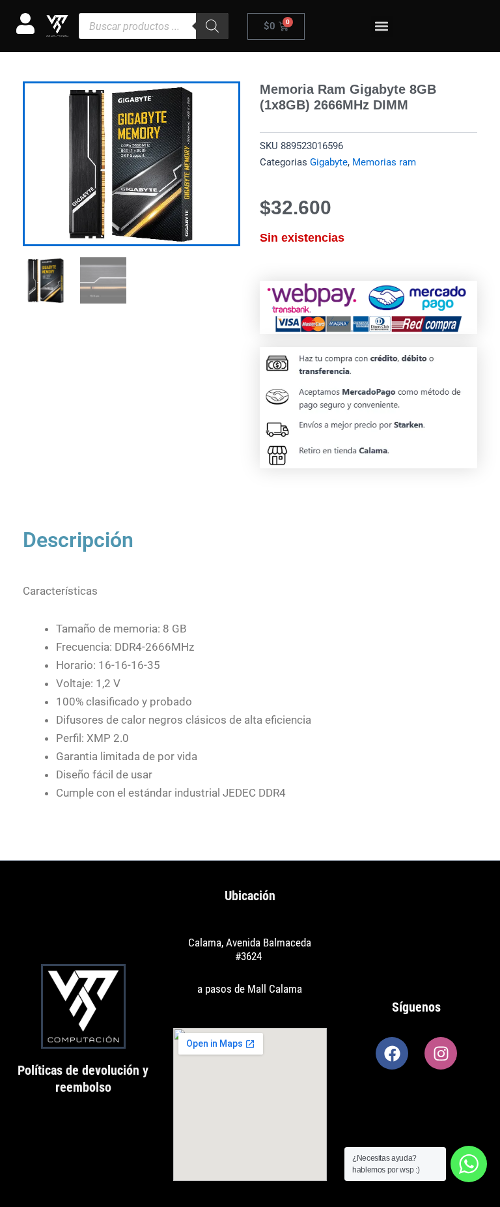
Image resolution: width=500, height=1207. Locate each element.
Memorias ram (384, 162)
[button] (382, 26)
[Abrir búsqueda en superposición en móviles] (154, 26)
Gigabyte (329, 162)
